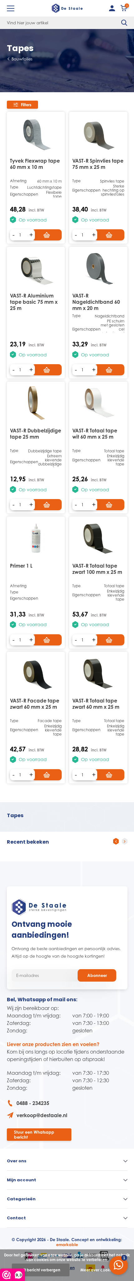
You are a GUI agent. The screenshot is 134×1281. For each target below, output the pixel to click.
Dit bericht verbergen (40, 1270)
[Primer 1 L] (36, 538)
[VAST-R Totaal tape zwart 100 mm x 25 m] (98, 538)
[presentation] (116, 841)
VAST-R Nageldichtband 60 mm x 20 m (96, 302)
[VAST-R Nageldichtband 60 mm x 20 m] (98, 268)
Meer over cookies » (99, 1270)
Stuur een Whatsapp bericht (34, 1135)
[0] (124, 9)
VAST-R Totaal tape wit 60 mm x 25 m (94, 433)
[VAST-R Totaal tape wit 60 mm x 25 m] (98, 403)
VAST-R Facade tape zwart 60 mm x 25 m (34, 704)
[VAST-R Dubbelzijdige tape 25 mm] (36, 403)
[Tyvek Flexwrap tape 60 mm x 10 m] (36, 133)
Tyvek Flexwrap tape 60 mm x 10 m (35, 164)
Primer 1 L (21, 566)
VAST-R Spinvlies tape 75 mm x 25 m (97, 164)
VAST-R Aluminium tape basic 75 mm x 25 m (34, 302)
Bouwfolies (22, 58)
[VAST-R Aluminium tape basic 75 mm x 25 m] (36, 268)
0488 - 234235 (33, 1103)
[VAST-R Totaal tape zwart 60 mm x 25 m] (98, 673)
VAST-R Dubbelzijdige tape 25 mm (35, 433)
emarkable (67, 1244)
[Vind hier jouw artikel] (124, 23)
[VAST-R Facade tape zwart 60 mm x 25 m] (36, 673)
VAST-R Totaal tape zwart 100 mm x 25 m (97, 569)
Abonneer (97, 975)
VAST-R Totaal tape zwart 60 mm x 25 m (95, 704)
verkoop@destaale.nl (42, 1115)
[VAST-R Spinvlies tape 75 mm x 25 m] (98, 133)
